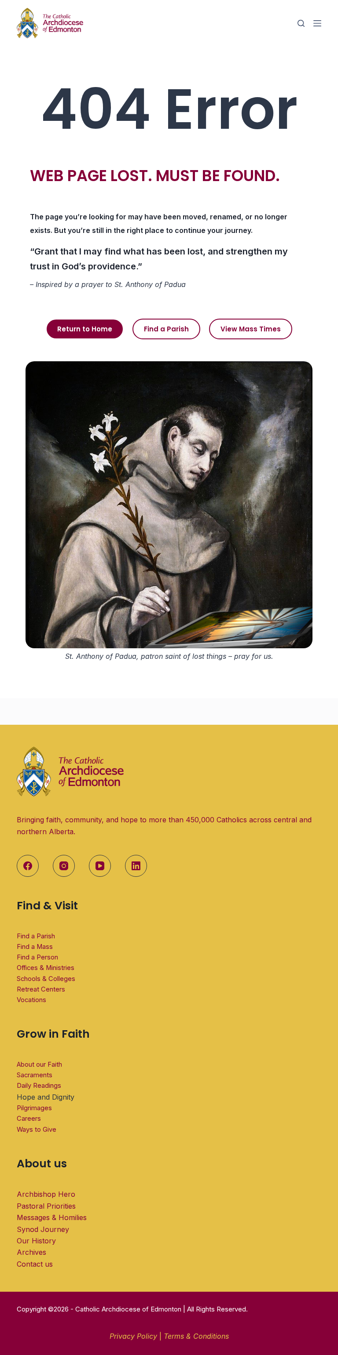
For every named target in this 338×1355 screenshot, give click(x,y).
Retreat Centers (41, 989)
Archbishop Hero (46, 1194)
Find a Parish (36, 936)
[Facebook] (28, 866)
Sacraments (34, 1075)
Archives (31, 1252)
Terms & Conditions (196, 1336)
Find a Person (37, 957)
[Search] (301, 23)
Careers (29, 1119)
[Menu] (317, 23)
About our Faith (39, 1064)
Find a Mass (35, 947)
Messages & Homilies (52, 1217)
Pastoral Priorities (46, 1206)
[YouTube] (100, 866)
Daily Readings (39, 1086)
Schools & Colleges (46, 979)
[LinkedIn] (136, 866)
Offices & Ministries (45, 968)
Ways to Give (36, 1129)
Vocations (31, 1000)
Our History (36, 1240)
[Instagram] (64, 866)
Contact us (35, 1264)
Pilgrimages (34, 1108)
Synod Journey (43, 1229)
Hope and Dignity (45, 1097)
